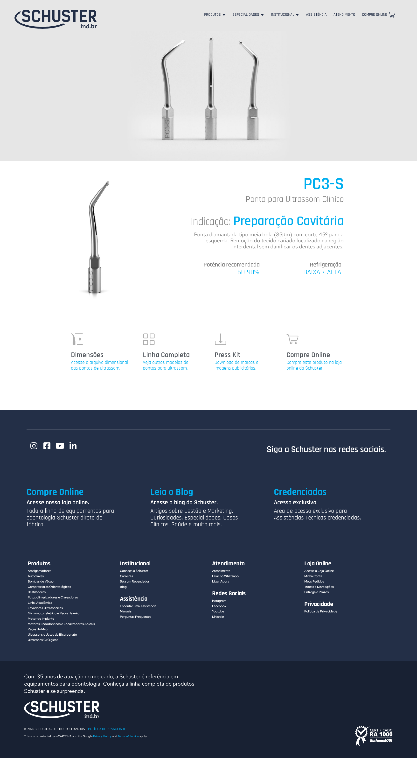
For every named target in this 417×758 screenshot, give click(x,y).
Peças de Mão (38, 629)
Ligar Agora (220, 581)
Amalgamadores (39, 571)
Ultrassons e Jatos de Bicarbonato (52, 634)
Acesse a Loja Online (319, 571)
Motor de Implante (41, 619)
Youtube (218, 611)
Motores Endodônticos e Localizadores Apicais (61, 624)
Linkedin (218, 617)
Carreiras (126, 576)
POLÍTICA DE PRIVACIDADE (107, 729)
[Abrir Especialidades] (262, 15)
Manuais (126, 611)
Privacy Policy (102, 736)
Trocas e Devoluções (319, 587)
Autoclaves (36, 576)
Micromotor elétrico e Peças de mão (53, 613)
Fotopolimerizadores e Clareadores (53, 597)
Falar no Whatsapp (225, 576)
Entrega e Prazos (316, 592)
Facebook (219, 606)
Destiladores (37, 592)
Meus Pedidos (314, 581)
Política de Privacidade (320, 611)
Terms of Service (128, 736)
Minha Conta (313, 576)
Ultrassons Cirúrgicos (43, 640)
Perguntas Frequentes (135, 617)
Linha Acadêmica (40, 603)
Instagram (219, 601)
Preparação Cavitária (288, 221)
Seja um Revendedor (134, 581)
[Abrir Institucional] (297, 15)
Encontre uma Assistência (138, 606)
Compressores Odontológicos (49, 587)
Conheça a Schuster (134, 571)
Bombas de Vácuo (41, 581)
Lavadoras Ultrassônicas (45, 608)
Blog (123, 587)
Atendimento (221, 571)
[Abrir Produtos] (224, 15)
